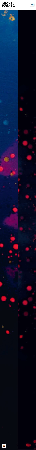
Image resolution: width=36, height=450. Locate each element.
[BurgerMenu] (32, 5)
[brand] (8, 5)
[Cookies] (4, 446)
